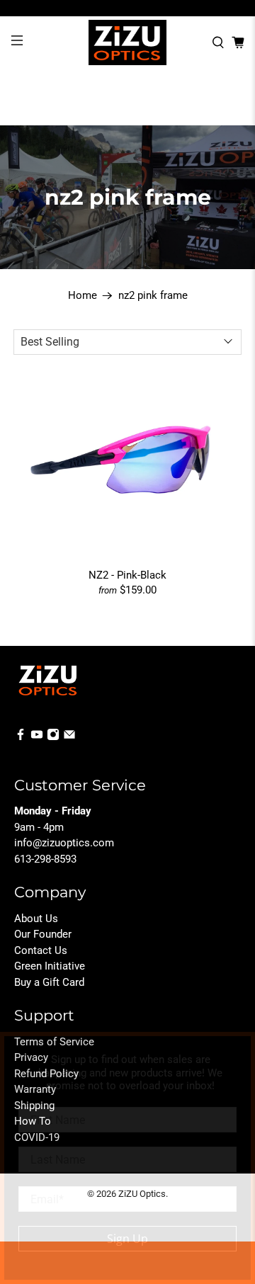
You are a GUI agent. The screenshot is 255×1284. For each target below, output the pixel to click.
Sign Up (127, 1238)
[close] (237, 1050)
